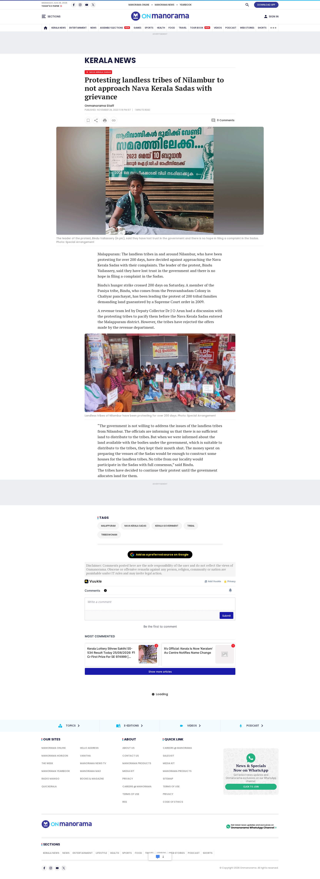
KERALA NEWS (58, 27)
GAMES (137, 27)
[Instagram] (80, 5)
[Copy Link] (113, 120)
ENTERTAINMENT (78, 27)
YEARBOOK (185, 4)
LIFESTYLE (101, 853)
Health (114, 853)
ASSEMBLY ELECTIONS (114, 27)
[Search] (247, 5)
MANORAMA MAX (90, 771)
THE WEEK (47, 763)
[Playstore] (186, 826)
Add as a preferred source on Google (162, 554)
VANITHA (85, 755)
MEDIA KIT (128, 771)
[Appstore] (212, 826)
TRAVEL (182, 27)
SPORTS (149, 27)
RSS (124, 802)
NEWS (93, 27)
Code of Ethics (173, 802)
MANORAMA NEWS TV (93, 763)
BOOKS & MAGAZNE (92, 778)
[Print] (104, 120)
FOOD (172, 27)
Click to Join (251, 786)
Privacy (127, 778)
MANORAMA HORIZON (54, 755)
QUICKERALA (49, 786)
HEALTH (161, 27)
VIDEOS (218, 27)
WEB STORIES (247, 27)
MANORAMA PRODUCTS (136, 763)
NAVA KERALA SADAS (100, 72)
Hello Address (89, 748)
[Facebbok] (44, 868)
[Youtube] (86, 5)
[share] (95, 120)
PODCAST (230, 27)
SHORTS (262, 27)
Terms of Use (130, 794)
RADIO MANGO (50, 778)
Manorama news (164, 4)
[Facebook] (73, 5)
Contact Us (130, 755)
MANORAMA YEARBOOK (55, 771)
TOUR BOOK (199, 27)
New (127, 27)
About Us (128, 748)
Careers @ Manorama (136, 786)
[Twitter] (93, 5)
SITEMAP (168, 778)
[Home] (45, 27)
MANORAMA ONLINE (139, 4)
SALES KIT (168, 755)
